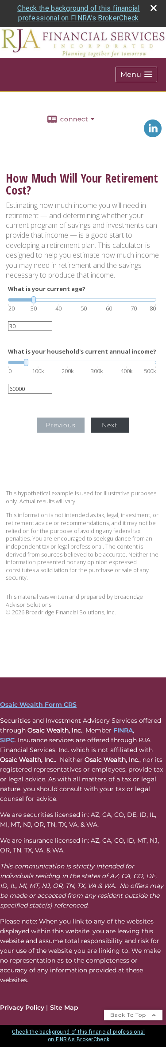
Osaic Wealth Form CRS (38, 705)
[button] (136, 74)
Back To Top (129, 1014)
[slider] (82, 300)
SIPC (7, 740)
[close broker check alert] (153, 8)
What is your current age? (46, 289)
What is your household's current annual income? (82, 351)
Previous (61, 425)
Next (110, 425)
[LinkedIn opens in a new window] (153, 134)
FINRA (123, 730)
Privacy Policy (22, 1007)
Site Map (64, 1007)
